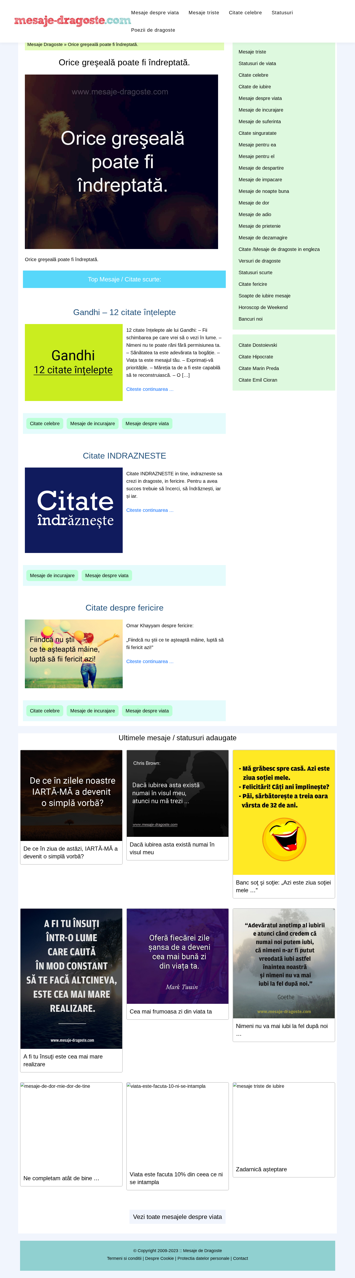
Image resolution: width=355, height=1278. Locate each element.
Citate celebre (245, 12)
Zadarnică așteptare (261, 1169)
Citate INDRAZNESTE (124, 455)
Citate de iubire (255, 86)
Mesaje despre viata (155, 12)
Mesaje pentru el (256, 156)
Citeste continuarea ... (150, 389)
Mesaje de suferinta (260, 121)
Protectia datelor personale (203, 1258)
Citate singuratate (258, 133)
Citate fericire (253, 284)
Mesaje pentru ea (257, 144)
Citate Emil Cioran (258, 380)
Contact (240, 1258)
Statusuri (282, 12)
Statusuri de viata (257, 63)
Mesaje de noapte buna (264, 191)
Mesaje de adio (255, 214)
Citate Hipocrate (256, 356)
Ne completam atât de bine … (61, 1178)
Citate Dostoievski (258, 345)
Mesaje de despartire (261, 168)
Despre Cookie (159, 1258)
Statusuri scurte (255, 272)
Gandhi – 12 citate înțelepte (124, 312)
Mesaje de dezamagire (263, 237)
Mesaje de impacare (260, 179)
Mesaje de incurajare (92, 423)
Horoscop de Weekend (263, 307)
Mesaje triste (204, 12)
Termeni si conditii (124, 1258)
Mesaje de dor (254, 202)
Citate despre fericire (124, 607)
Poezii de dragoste (153, 30)
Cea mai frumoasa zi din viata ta (171, 1011)
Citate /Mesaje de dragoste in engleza (279, 249)
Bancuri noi (251, 319)
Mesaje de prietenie (260, 226)
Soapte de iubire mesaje (265, 295)
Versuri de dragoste (260, 261)
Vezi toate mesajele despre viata (177, 1216)
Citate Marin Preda (259, 368)
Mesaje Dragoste (45, 44)
